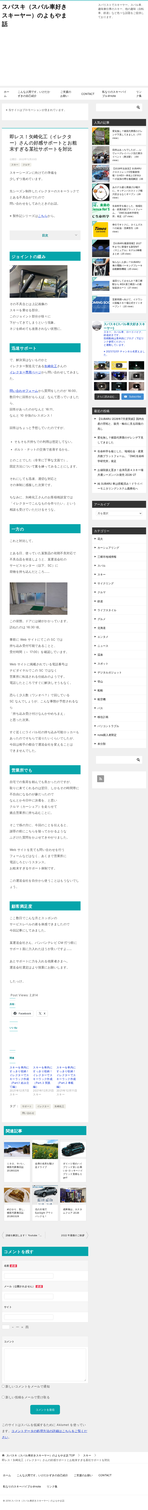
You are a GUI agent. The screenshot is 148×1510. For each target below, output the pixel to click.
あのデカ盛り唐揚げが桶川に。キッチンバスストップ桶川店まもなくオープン (127, 192)
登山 (100, 681)
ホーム (6, 93)
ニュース (103, 645)
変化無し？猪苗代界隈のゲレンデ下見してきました (127, 134)
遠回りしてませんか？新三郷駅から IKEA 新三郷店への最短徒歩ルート (127, 284)
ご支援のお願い (65, 93)
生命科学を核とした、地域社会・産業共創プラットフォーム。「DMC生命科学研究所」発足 (127, 211)
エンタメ (103, 636)
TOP (40, 1455)
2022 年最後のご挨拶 (72, 1235)
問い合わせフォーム (24, 391)
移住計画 (103, 717)
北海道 (102, 627)
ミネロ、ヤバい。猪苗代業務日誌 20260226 (16, 1167)
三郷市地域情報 (107, 556)
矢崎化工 (50, 366)
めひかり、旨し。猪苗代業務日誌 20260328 (16, 1213)
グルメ (102, 619)
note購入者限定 (107, 734)
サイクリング (106, 583)
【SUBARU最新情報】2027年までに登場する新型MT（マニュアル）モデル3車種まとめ (127, 248)
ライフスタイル (107, 610)
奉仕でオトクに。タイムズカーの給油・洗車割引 (127, 228)
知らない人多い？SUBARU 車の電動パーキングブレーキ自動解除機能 (127, 265)
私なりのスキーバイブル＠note (114, 93)
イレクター (43, 1106)
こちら (42, 216)
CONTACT (87, 93)
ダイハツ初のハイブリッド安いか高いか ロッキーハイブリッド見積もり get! (73, 1170)
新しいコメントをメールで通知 (27, 1386)
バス (100, 708)
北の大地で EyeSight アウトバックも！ (44, 1213)
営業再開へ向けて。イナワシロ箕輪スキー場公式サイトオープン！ (127, 303)
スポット (103, 663)
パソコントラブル (108, 726)
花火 (100, 538)
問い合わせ (28, 1113)
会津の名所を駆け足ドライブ (44, 1165)
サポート (27, 1106)
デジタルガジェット (110, 672)
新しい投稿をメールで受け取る (27, 1397)
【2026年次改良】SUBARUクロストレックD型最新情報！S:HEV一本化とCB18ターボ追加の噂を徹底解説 (127, 173)
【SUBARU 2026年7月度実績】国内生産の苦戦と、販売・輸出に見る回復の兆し (121, 423)
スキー (14, 164)
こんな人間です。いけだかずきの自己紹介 (34, 93)
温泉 (100, 654)
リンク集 (139, 93)
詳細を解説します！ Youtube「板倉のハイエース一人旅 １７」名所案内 (25, 1235)
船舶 (100, 690)
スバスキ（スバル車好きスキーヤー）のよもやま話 (34, 15)
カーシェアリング (108, 547)
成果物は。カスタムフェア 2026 (72, 1211)
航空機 (102, 699)
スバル (102, 565)
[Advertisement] (74, 59)
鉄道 (100, 601)
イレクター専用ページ (25, 372)
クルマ (26, 164)
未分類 (102, 743)
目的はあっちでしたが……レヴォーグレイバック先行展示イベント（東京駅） (127, 155)
